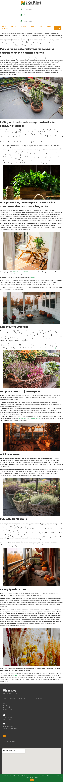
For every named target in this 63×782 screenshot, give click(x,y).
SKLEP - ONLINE (58, 27)
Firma (40, 26)
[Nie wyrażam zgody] (61, 778)
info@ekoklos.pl (29, 15)
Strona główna (5, 27)
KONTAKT (39, 698)
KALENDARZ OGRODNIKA (20, 272)
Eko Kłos (14, 675)
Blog (32, 26)
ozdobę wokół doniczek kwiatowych (29, 418)
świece (25, 529)
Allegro (33, 277)
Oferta (13, 26)
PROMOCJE (22, 698)
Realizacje (23, 26)
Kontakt (49, 26)
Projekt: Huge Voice (9, 741)
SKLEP (31, 698)
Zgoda (31, 779)
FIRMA (5, 698)
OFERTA (12, 698)
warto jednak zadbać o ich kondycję (45, 348)
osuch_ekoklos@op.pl (10, 728)
